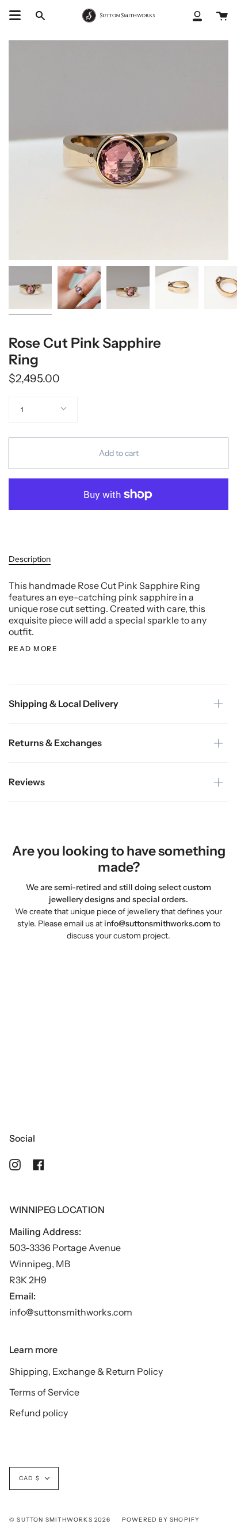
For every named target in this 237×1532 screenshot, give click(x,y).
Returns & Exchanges (55, 742)
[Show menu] (15, 15)
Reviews (27, 782)
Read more (33, 648)
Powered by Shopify (161, 1519)
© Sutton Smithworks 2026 (59, 1519)
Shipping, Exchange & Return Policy (86, 1371)
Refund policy (38, 1413)
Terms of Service (44, 1392)
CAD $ (29, 1478)
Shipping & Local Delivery (63, 703)
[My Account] (197, 15)
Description (30, 559)
